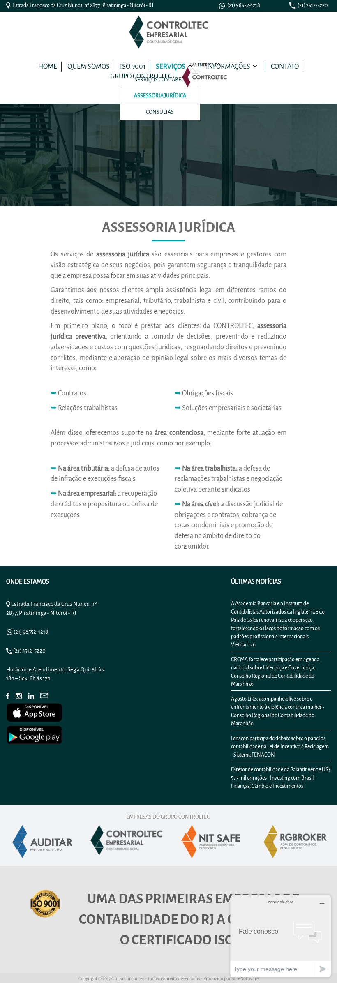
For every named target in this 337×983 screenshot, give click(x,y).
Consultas (160, 111)
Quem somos (88, 66)
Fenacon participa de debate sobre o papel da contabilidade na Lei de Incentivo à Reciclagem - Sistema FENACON (280, 746)
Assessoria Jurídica (160, 95)
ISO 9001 (132, 66)
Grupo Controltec (141, 76)
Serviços (170, 66)
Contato (285, 66)
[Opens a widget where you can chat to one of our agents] (280, 936)
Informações (228, 66)
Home (47, 66)
